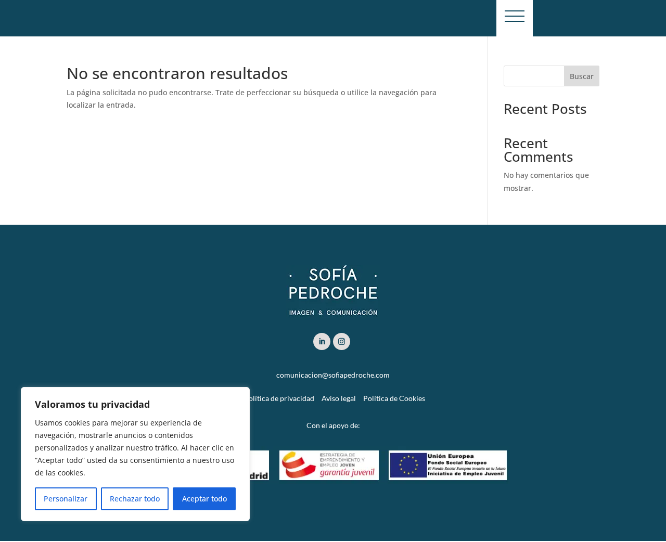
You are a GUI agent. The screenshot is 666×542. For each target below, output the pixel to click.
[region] (135, 454)
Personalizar (65, 499)
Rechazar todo (135, 499)
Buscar (582, 76)
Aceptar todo (204, 499)
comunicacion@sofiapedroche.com (333, 374)
